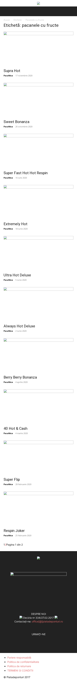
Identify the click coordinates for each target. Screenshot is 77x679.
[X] (38, 638)
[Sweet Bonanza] (38, 100)
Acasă (7, 19)
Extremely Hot (15, 224)
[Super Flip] (38, 458)
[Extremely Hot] (38, 202)
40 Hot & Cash (15, 428)
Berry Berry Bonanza (20, 377)
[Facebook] (31, 638)
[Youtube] (45, 638)
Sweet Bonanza (16, 122)
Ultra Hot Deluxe (17, 275)
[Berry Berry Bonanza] (38, 355)
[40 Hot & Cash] (38, 406)
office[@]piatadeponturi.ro (47, 621)
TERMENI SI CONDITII (20, 670)
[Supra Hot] (38, 49)
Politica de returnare (19, 666)
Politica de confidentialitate (23, 661)
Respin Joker (14, 531)
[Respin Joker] (38, 509)
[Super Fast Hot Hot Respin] (38, 151)
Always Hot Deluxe (19, 326)
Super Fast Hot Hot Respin (26, 173)
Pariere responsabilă (19, 657)
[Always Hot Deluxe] (38, 304)
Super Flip (12, 479)
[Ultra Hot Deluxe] (38, 253)
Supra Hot (12, 71)
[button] (5, 11)
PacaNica (8, 75)
